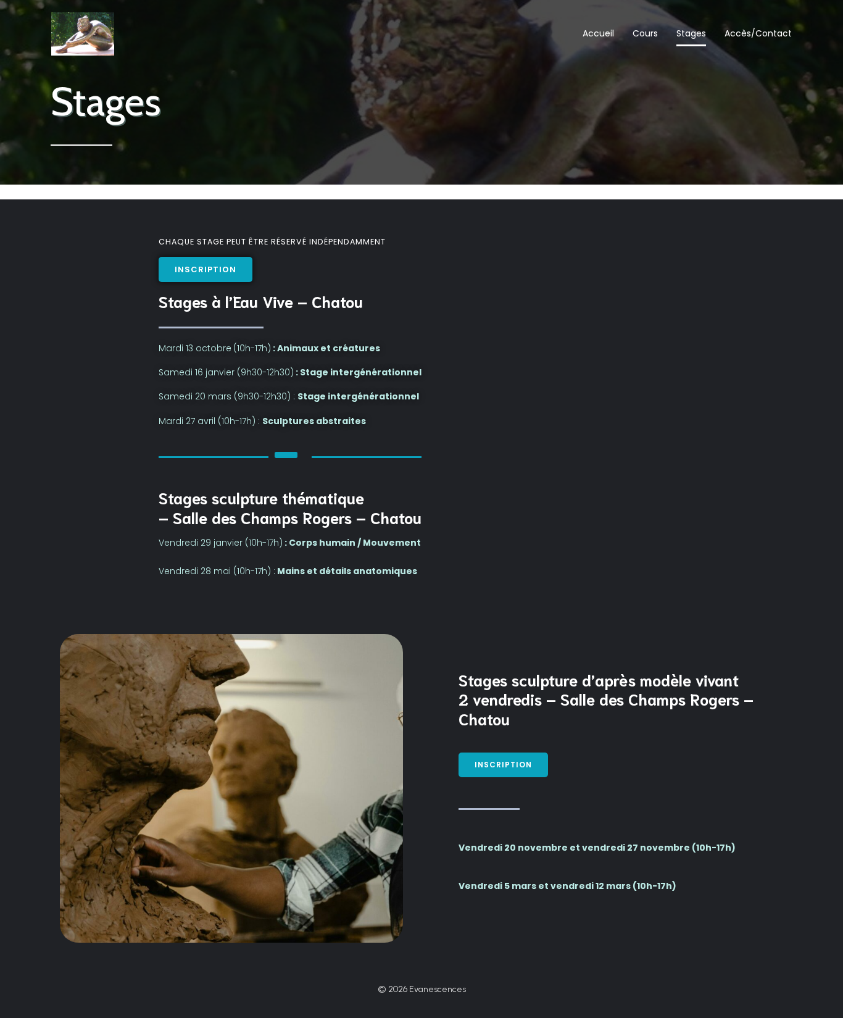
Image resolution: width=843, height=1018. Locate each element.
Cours (645, 33)
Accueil (598, 33)
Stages (691, 33)
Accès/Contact (758, 33)
